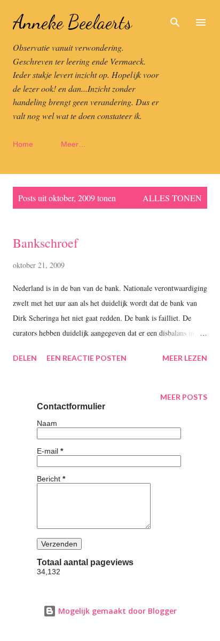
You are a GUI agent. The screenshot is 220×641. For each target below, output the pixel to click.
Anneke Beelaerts (72, 22)
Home (23, 144)
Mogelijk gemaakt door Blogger (116, 611)
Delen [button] (25, 357)
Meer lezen (184, 357)
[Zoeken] (175, 19)
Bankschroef (45, 242)
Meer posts (183, 396)
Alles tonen (172, 197)
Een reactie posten (86, 357)
